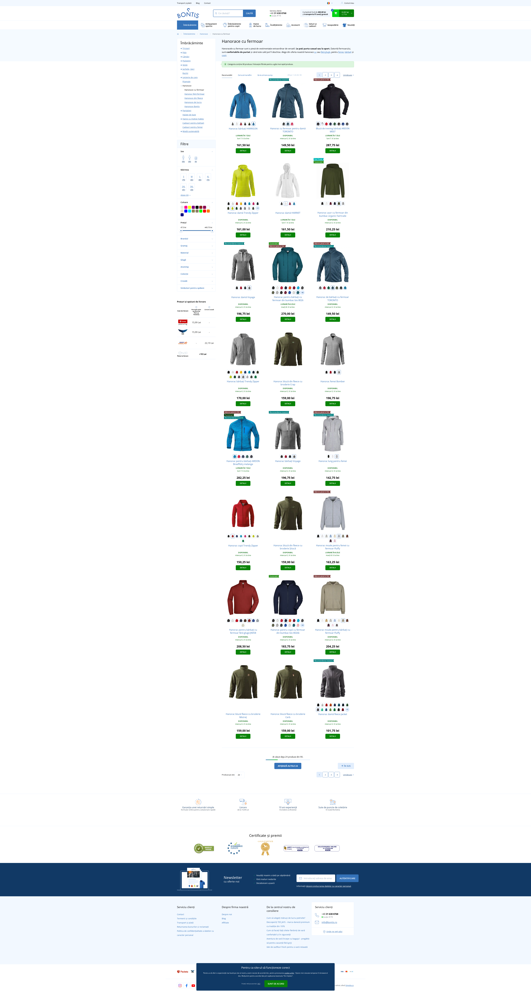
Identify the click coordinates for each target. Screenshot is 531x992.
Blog (198, 3)
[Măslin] (273, 292)
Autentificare (347, 878)
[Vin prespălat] (285, 292)
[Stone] (243, 625)
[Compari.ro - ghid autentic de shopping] (204, 848)
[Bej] (326, 620)
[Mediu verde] (255, 377)
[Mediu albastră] (253, 124)
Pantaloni (187, 110)
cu (315, 52)
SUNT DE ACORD (276, 983)
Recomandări (227, 75)
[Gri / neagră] (233, 124)
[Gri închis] (347, 124)
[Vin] (290, 203)
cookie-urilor (289, 973)
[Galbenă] (241, 203)
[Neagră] (284, 124)
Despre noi (227, 914)
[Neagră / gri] (245, 124)
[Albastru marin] (258, 203)
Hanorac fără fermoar (194, 94)
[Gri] (320, 288)
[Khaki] (337, 288)
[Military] (228, 208)
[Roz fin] (335, 541)
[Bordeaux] (331, 203)
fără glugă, (326, 52)
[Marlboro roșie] (343, 709)
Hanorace (204, 34)
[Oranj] (290, 288)
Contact (207, 3)
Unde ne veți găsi (334, 931)
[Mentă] (322, 709)
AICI (258, 984)
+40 (278, 13)
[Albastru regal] (343, 124)
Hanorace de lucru (193, 102)
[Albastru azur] (326, 709)
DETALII (243, 150)
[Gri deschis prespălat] (249, 208)
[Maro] (339, 124)
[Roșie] (241, 124)
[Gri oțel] (241, 208)
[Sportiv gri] (343, 203)
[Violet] (253, 203)
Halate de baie (189, 114)
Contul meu (349, 3)
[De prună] (331, 541)
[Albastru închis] (331, 124)
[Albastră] (235, 456)
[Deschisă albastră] (331, 536)
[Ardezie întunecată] (253, 208)
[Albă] (237, 124)
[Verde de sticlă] (237, 208)
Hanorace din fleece (193, 98)
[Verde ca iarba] (330, 709)
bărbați (348, 52)
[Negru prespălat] (281, 292)
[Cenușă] (294, 292)
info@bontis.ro (329, 922)
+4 (302, 625)
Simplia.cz (350, 985)
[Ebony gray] (339, 709)
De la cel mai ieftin (245, 75)
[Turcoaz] (249, 203)
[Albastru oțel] (288, 124)
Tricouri (186, 48)
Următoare (347, 75)
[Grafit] (302, 288)
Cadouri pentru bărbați (193, 123)
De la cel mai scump (264, 75)
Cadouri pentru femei (193, 127)
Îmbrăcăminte (189, 34)
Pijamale (186, 81)
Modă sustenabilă (191, 131)
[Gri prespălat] (277, 292)
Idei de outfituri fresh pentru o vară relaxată (287, 947)
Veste (185, 65)
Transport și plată (184, 3)
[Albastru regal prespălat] (290, 292)
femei (341, 52)
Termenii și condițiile (186, 918)
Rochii (185, 73)
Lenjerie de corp (190, 77)
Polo (184, 52)
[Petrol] (339, 705)
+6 (302, 292)
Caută (249, 13)
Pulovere (187, 60)
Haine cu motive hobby (193, 119)
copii (224, 55)
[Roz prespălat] (298, 625)
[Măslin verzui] (343, 536)
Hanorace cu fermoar (194, 90)
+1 (258, 208)
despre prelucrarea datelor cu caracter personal (328, 886)
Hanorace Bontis (192, 106)
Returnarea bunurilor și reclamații (193, 926)
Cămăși (186, 56)
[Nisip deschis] (335, 536)
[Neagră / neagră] (341, 288)
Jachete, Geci (188, 69)
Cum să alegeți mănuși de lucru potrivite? (286, 918)
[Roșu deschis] (241, 288)
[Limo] (232, 208)
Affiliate (225, 922)
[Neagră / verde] (249, 124)
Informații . (324, 886)
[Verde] (335, 124)
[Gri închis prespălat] (245, 208)
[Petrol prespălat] (298, 292)
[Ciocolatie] (347, 536)
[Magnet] (337, 625)
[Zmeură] (292, 124)
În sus (347, 766)
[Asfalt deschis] (326, 536)
